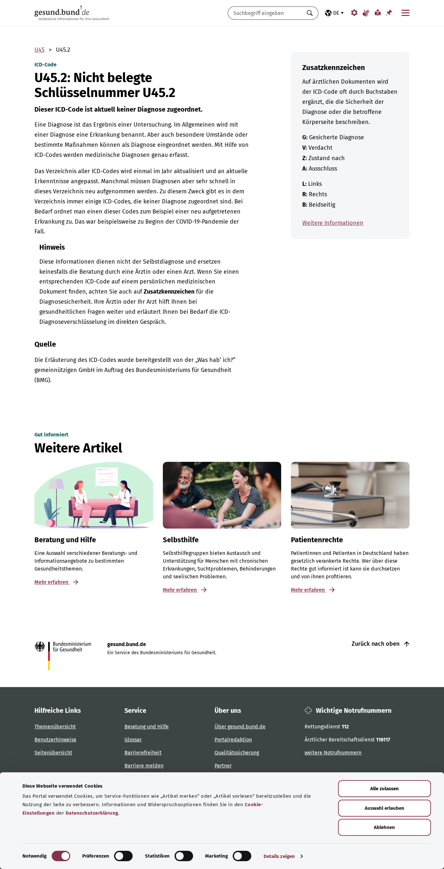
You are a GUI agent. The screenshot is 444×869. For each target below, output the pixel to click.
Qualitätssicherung (237, 753)
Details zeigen (279, 856)
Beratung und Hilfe (146, 727)
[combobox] (265, 13)
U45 (39, 49)
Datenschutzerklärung (92, 813)
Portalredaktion (233, 740)
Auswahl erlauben (384, 808)
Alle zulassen (384, 789)
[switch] (123, 856)
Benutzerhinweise (55, 740)
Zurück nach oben (376, 643)
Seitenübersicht (53, 753)
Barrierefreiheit (143, 753)
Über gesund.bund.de (240, 727)
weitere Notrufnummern (333, 753)
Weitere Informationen (332, 223)
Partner (223, 766)
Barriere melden (143, 766)
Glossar (133, 740)
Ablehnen (384, 827)
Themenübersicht (55, 727)
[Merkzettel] (389, 12)
